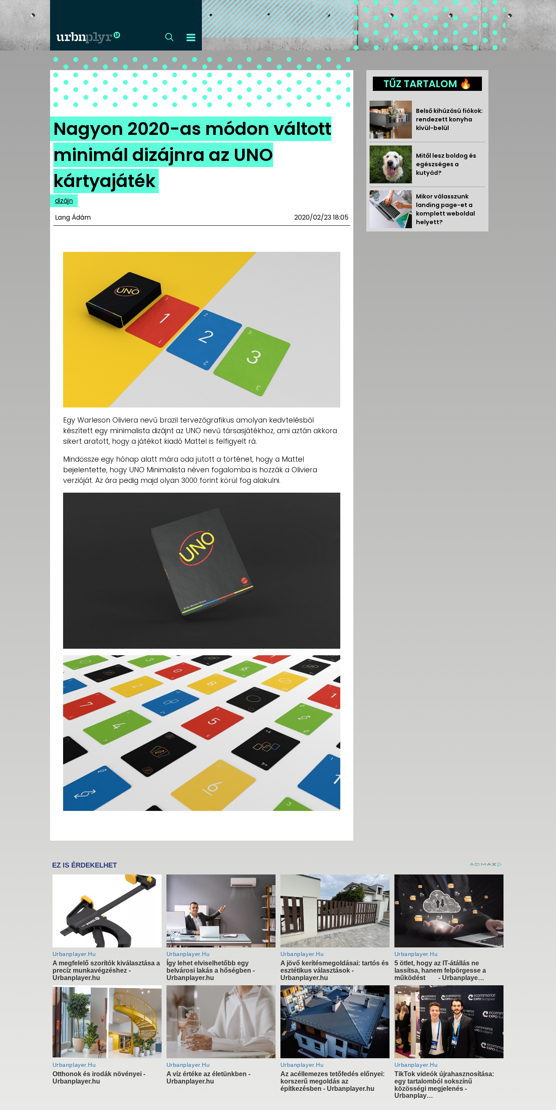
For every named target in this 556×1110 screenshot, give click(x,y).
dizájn (64, 200)
